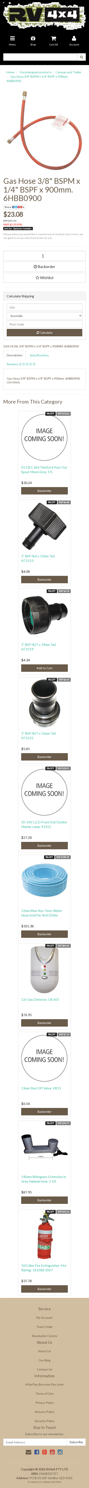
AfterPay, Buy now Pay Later (44, 1384)
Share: (8, 207)
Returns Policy (44, 1412)
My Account (44, 1317)
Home (10, 72)
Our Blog (44, 1360)
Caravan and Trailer (68, 72)
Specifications (39, 355)
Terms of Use (44, 1393)
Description (14, 355)
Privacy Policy (44, 1402)
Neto (58, 1481)
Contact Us (44, 1369)
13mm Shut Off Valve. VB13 (41, 1088)
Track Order (44, 1327)
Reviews (13, 364)
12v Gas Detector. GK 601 (40, 999)
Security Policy (44, 1421)
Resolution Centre (44, 1336)
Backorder (46, 266)
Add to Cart (44, 668)
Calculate (45, 332)
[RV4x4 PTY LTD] (44, 14)
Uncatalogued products (35, 72)
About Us (44, 1351)
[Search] (81, 57)
